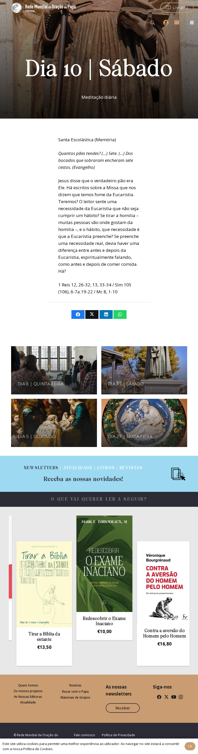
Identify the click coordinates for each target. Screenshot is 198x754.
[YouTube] (173, 697)
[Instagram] (181, 697)
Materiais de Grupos (75, 697)
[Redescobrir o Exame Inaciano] (84, 564)
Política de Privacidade (118, 735)
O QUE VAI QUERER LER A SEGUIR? (99, 499)
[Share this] (78, 314)
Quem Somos (28, 685)
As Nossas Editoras (28, 696)
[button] (152, 23)
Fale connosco (84, 735)
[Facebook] (159, 697)
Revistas (75, 685)
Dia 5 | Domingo (36, 436)
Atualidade (28, 702)
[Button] (165, 23)
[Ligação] (83, 474)
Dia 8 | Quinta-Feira (40, 384)
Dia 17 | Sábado (126, 384)
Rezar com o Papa (75, 691)
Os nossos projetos (28, 691)
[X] (166, 697)
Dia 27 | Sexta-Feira (130, 436)
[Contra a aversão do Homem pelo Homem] (144, 582)
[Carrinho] (176, 21)
